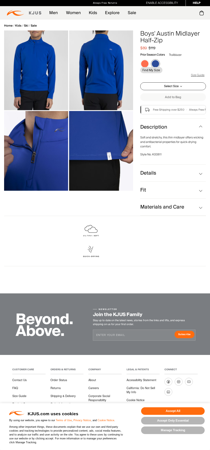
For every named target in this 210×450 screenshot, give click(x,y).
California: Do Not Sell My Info (141, 390)
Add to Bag (173, 97)
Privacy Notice (82, 420)
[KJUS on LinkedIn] (168, 392)
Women (73, 12)
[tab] (202, 13)
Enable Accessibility (162, 3)
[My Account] (193, 13)
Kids (93, 12)
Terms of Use (64, 420)
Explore (112, 12)
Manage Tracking (173, 430)
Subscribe (186, 334)
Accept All (173, 411)
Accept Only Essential (173, 420)
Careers (93, 388)
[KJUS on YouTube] (189, 382)
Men (53, 12)
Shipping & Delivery (63, 396)
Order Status (58, 380)
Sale (132, 12)
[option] (36, 70)
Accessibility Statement (141, 380)
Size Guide (197, 75)
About (92, 380)
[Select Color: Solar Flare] (144, 63)
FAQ (15, 388)
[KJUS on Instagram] (179, 382)
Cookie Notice (106, 420)
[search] (185, 13)
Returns (55, 388)
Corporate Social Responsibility (99, 398)
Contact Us (19, 380)
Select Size (171, 86)
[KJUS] (24, 13)
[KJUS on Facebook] (168, 382)
